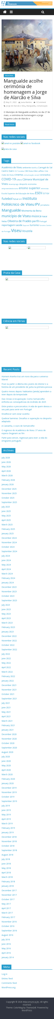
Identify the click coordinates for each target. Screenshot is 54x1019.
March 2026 (7, 475)
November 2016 (9, 921)
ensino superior (29, 188)
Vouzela (27, 231)
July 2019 (6, 805)
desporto (23, 184)
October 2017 (8, 899)
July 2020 (6, 756)
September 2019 (9, 801)
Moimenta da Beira (31, 210)
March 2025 (7, 524)
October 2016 (8, 926)
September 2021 (9, 698)
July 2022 (6, 654)
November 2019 (9, 792)
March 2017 (7, 912)
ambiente (27, 167)
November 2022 (9, 640)
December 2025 (9, 488)
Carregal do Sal (45, 167)
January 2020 (8, 783)
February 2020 (8, 778)
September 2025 (9, 502)
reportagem (8, 225)
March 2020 (7, 774)
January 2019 (8, 832)
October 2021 (8, 694)
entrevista (45, 188)
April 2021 (6, 716)
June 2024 (6, 560)
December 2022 (9, 636)
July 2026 (6, 457)
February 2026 (8, 480)
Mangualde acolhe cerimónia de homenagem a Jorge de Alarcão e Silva (25, 89)
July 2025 (6, 506)
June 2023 (6, 609)
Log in (4, 974)
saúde (19, 225)
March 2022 (7, 671)
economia (32, 184)
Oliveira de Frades (19, 221)
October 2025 (8, 497)
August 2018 (7, 854)
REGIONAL (9, 75)
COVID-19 (9, 179)
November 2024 (9, 542)
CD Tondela (19, 171)
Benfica (35, 168)
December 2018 (9, 836)
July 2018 (6, 859)
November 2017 (9, 894)
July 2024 (6, 555)
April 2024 (6, 569)
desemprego (14, 184)
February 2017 (8, 917)
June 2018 (6, 863)
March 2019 (7, 823)
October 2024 (8, 546)
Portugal (43, 221)
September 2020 (9, 747)
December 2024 (9, 538)
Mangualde (31, 106)
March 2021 (7, 720)
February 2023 (8, 627)
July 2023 (6, 604)
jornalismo (44, 205)
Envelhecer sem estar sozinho (16, 413)
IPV (37, 204)
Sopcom (26, 225)
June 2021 (6, 707)
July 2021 (6, 703)
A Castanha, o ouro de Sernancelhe (18, 425)
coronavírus (44, 174)
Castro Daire (8, 170)
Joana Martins (26, 102)
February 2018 (8, 881)
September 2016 (9, 930)
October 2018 (8, 845)
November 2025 (9, 493)
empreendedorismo (10, 188)
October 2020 (8, 743)
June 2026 (6, 462)
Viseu (16, 230)
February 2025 (8, 529)
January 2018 (8, 886)
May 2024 (6, 564)
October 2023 (8, 596)
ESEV (38, 193)
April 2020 (6, 770)
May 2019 (6, 814)
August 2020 (7, 752)
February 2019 (8, 828)
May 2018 (6, 868)
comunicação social (31, 175)
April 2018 (6, 872)
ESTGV (46, 193)
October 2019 (8, 796)
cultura (19, 179)
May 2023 (6, 613)
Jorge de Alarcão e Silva (15, 106)
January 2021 (8, 729)
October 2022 (8, 645)
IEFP (20, 199)
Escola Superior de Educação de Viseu (18, 193)
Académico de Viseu (12, 167)
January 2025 (8, 533)
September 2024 (9, 551)
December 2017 (9, 890)
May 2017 (6, 903)
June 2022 (6, 658)
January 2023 (8, 631)
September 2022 (9, 649)
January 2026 (8, 484)
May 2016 (6, 948)
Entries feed (7, 978)
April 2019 (6, 819)
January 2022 (8, 680)
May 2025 (6, 515)
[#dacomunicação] (5, 12)
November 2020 (9, 738)
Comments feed (9, 983)
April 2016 (6, 952)
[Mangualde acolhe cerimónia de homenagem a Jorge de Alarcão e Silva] (27, 21)
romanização (42, 106)
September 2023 (9, 600)
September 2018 (9, 850)
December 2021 (9, 685)
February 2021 (8, 725)
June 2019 (6, 810)
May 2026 (6, 466)
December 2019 (9, 787)
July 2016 (6, 939)
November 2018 (9, 841)
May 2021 (6, 712)
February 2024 (8, 578)
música (36, 216)
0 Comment (41, 102)
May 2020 (6, 765)
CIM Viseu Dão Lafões (34, 171)
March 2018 (7, 877)
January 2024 (8, 582)
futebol (7, 198)
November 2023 (9, 591)
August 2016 (7, 935)
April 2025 (6, 520)
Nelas (4, 221)
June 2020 (6, 761)
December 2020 (9, 734)
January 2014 (8, 957)
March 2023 (7, 622)
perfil (35, 221)
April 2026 (6, 471)
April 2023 (6, 618)
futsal (15, 199)
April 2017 (6, 908)
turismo (34, 225)
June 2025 (6, 511)
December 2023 (9, 587)
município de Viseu (16, 216)
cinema (18, 174)
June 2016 (6, 944)
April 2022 (6, 667)
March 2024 (7, 573)
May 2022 (6, 662)
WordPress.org (8, 987)
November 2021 (9, 689)
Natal (44, 216)
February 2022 (8, 676)
